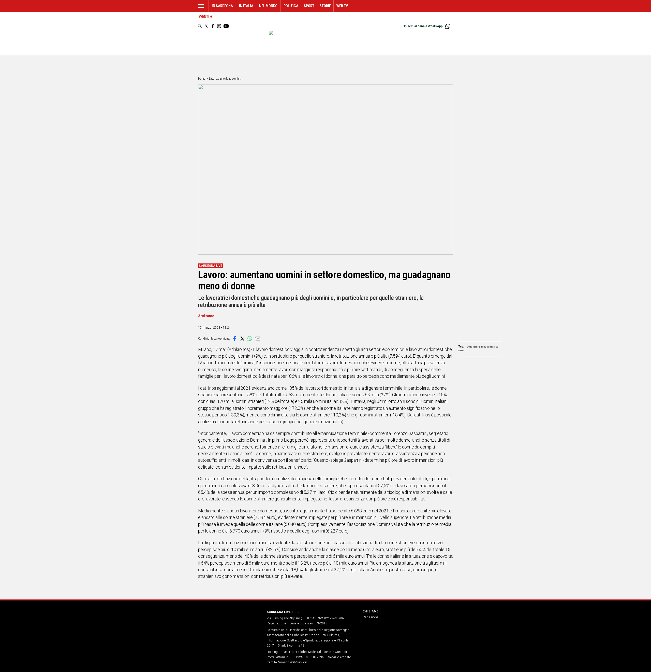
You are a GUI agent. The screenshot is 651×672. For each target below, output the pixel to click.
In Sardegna (222, 6)
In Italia (246, 6)
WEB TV (342, 6)
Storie (325, 6)
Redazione (370, 617)
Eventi (203, 17)
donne (461, 350)
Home (201, 78)
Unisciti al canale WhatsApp (423, 26)
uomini (477, 346)
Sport (309, 6)
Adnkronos (206, 316)
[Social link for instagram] (219, 26)
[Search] (200, 26)
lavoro (469, 346)
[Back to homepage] (229, 621)
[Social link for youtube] (226, 26)
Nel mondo (268, 6)
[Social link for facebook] (213, 26)
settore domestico (489, 346)
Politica (291, 6)
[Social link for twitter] (206, 26)
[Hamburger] (201, 6)
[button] (234, 338)
